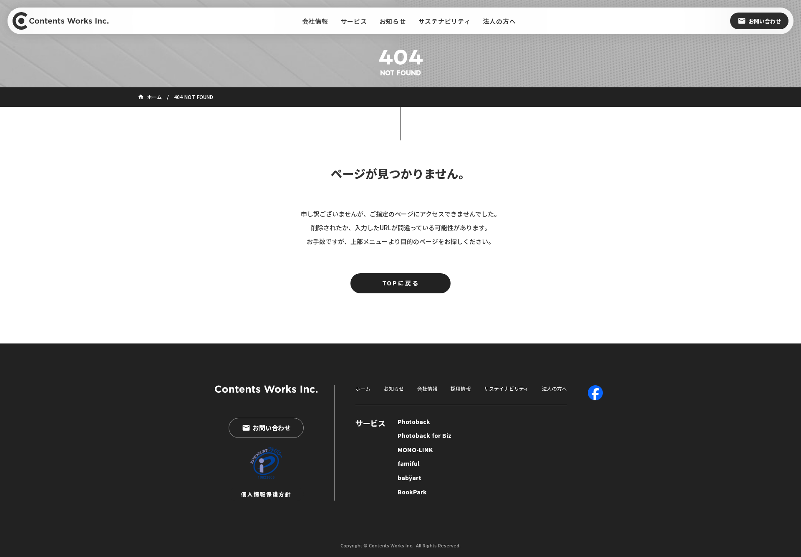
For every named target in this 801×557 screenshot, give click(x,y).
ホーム (362, 388)
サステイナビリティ (506, 388)
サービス (370, 423)
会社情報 (427, 388)
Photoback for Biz (424, 436)
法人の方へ (554, 388)
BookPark (412, 492)
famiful (409, 464)
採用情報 (461, 388)
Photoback (414, 422)
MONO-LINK (415, 450)
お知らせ (394, 388)
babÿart (409, 478)
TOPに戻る (400, 283)
